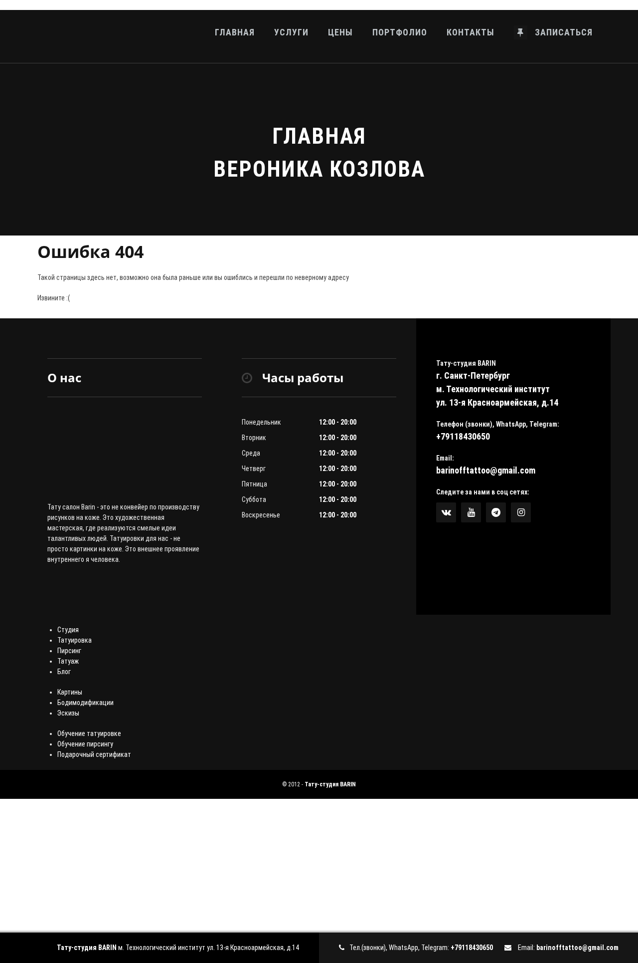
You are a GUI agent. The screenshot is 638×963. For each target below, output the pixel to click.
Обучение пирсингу (85, 744)
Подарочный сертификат (94, 754)
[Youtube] (471, 512)
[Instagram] (521, 512)
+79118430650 (463, 436)
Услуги (291, 32)
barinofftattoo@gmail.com (485, 470)
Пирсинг (69, 651)
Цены (340, 32)
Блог (64, 672)
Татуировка (74, 640)
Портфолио (399, 32)
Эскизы (68, 713)
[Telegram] (496, 512)
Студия (68, 630)
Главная (235, 32)
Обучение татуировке (89, 733)
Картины (69, 692)
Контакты (470, 32)
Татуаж (68, 661)
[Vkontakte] (446, 512)
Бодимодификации (85, 703)
